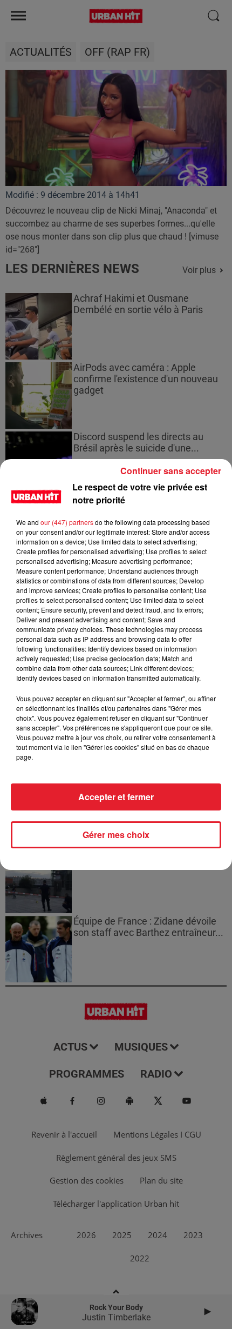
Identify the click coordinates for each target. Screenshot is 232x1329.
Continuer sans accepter (170, 470)
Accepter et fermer (116, 796)
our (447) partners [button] (66, 522)
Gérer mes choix (116, 834)
